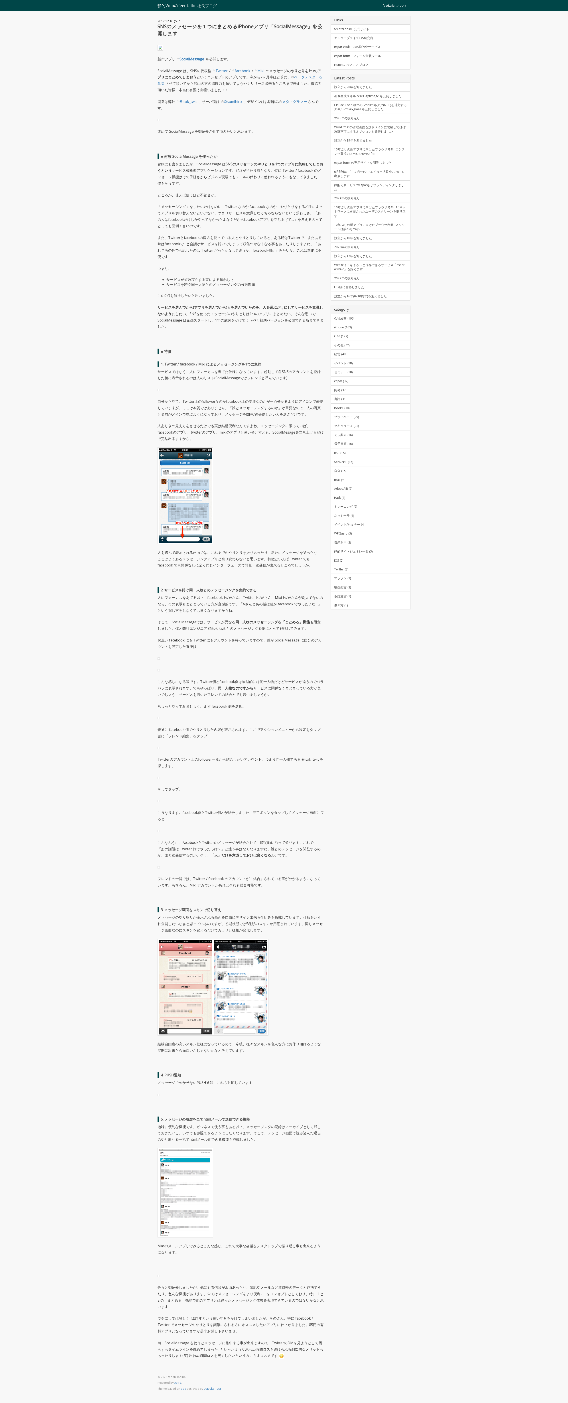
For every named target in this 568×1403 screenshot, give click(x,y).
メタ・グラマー (294, 101)
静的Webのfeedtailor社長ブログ (187, 5)
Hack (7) (339, 497)
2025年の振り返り (347, 118)
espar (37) (341, 381)
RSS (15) (340, 453)
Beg (183, 1389)
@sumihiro (233, 101)
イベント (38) (343, 363)
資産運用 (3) (342, 542)
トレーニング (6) (345, 506)
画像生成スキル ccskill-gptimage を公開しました (368, 96)
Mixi (260, 70)
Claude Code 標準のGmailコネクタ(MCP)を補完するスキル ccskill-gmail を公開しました (370, 107)
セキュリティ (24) (346, 426)
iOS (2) (338, 560)
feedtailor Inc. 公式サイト (351, 29)
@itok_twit (188, 101)
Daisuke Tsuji (212, 1389)
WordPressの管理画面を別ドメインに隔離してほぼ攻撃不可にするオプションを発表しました (370, 129)
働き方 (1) (341, 605)
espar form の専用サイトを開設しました (362, 162)
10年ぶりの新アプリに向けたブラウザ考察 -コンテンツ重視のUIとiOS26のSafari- (369, 151)
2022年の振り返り (347, 278)
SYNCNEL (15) (343, 462)
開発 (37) (340, 390)
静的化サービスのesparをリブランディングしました (369, 187)
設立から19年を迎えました (353, 140)
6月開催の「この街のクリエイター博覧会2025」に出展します (369, 174)
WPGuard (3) (343, 533)
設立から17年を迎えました (353, 256)
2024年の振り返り (347, 198)
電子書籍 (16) (343, 444)
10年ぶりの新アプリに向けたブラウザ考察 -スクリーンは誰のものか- (369, 227)
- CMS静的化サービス (357, 47)
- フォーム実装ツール (357, 56)
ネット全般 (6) (344, 515)
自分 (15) (340, 471)
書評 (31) (340, 399)
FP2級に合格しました (349, 287)
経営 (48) (340, 354)
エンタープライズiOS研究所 (353, 38)
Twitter (221, 70)
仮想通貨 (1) (342, 596)
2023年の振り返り (347, 247)
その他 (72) (342, 345)
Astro (177, 1383)
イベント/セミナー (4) (349, 524)
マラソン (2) (342, 578)
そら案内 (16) (343, 435)
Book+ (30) (342, 408)
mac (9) (339, 480)
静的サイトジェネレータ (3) (353, 551)
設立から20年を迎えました (353, 87)
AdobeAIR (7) (343, 488)
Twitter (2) (341, 569)
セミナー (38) (343, 372)
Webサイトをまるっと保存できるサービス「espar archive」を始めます (369, 267)
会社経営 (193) (344, 318)
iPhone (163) (343, 327)
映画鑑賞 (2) (342, 587)
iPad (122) (341, 336)
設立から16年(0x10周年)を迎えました (360, 296)
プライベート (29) (346, 417)
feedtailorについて (395, 6)
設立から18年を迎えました (353, 238)
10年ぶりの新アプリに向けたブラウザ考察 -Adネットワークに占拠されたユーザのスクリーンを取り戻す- (370, 211)
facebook (242, 70)
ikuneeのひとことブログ (351, 65)
